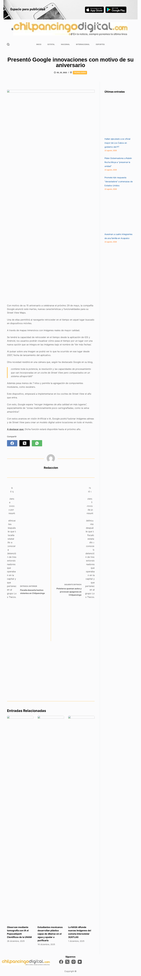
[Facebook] (12, 443)
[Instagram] (73, 962)
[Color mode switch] (12, 29)
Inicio (38, 44)
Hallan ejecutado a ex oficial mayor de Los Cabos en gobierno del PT (117, 143)
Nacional (65, 44)
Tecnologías (80, 72)
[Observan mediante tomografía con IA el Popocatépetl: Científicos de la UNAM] (20, 819)
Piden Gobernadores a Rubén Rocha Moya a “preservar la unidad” (118, 162)
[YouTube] (80, 962)
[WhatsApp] (37, 443)
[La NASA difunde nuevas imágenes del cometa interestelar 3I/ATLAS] (81, 819)
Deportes (100, 44)
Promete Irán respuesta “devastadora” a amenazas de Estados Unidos (119, 181)
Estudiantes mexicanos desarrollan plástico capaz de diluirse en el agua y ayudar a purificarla (50, 934)
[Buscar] (8, 44)
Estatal (51, 44)
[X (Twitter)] (24, 443)
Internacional (83, 44)
